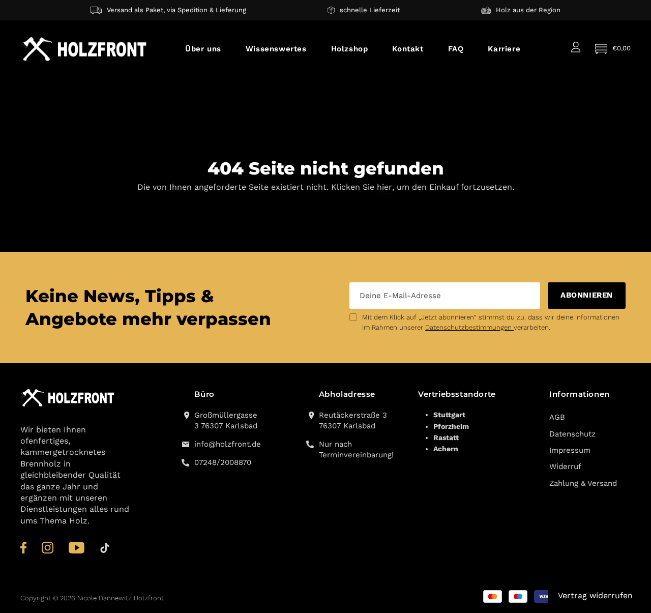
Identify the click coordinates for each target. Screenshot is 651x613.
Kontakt (407, 48)
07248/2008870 (222, 462)
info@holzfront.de (225, 444)
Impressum (569, 450)
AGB (557, 417)
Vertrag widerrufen (595, 595)
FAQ (456, 48)
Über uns (203, 48)
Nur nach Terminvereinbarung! (356, 449)
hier (384, 187)
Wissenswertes (276, 48)
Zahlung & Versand (583, 483)
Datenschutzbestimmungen (469, 327)
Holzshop (349, 48)
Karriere (504, 48)
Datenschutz (572, 434)
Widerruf (565, 466)
